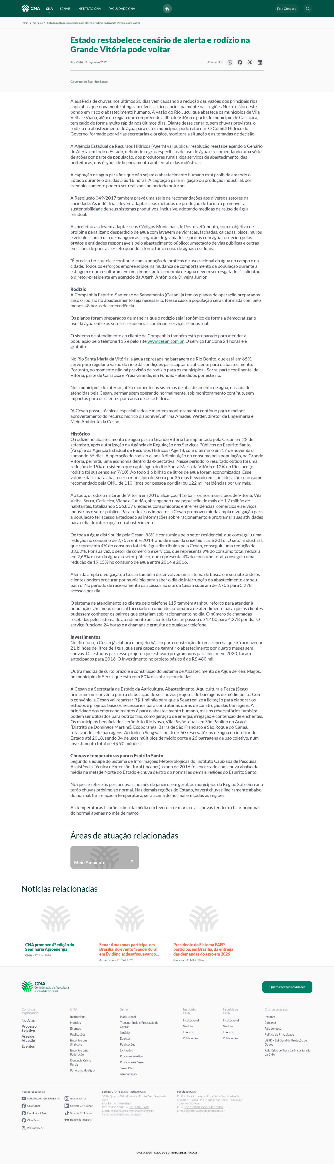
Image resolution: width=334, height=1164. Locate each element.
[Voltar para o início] (167, 8)
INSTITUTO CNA (89, 8)
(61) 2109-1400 (139, 1107)
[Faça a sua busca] (307, 8)
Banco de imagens (81, 1119)
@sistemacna (78, 1098)
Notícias (38, 23)
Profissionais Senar (132, 1062)
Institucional (78, 1017)
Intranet (270, 1017)
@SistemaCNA (35, 1127)
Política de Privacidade (279, 1034)
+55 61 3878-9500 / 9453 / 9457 (203, 1107)
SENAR (65, 8)
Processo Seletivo (29, 1028)
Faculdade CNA (36, 1113)
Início (25, 23)
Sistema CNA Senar (81, 1105)
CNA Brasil (33, 1120)
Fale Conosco (286, 8)
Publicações (77, 1034)
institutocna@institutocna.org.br (121, 1114)
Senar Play (127, 1068)
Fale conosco (273, 1028)
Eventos (28, 1046)
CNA (49, 8)
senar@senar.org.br (142, 1110)
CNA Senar (33, 1105)
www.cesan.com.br (165, 341)
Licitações (126, 1050)
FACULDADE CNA (121, 8)
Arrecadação (128, 1074)
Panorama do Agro (82, 1070)
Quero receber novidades (287, 987)
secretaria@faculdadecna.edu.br (205, 1110)
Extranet (270, 1022)
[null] (230, 62)
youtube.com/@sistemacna (43, 1098)
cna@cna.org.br (120, 1110)
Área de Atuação (28, 1038)
